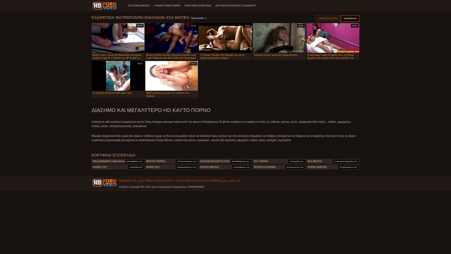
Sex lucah (203, 180)
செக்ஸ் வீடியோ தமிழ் (187, 180)
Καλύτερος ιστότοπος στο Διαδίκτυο (235, 5)
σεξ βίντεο (215, 180)
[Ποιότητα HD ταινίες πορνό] (104, 183)
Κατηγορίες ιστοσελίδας (198, 5)
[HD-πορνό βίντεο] (105, 6)
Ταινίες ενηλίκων (328, 18)
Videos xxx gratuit (155, 180)
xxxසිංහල (170, 180)
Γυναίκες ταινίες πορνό (167, 5)
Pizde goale (125, 180)
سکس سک (138, 180)
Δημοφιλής (350, 18)
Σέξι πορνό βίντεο (138, 5)
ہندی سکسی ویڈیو (231, 180)
